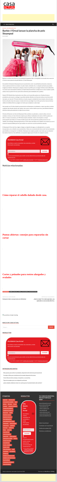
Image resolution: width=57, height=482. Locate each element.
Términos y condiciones (45, 431)
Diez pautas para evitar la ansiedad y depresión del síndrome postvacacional (22, 372)
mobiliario (11, 427)
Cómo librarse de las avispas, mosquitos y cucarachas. (16, 377)
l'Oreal (20, 291)
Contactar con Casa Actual (46, 425)
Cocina (14, 404)
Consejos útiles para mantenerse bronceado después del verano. (19, 375)
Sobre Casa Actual (43, 423)
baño (16, 402)
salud (13, 449)
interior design (13, 423)
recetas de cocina (7, 440)
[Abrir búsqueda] (53, 24)
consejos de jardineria (8, 408)
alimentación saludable (8, 402)
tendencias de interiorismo (9, 457)
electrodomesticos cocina (8, 421)
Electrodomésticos (11, 28)
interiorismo (6, 425)
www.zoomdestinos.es (45, 415)
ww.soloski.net (43, 410)
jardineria (12, 425)
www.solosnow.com (45, 412)
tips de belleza (6, 460)
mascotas (5, 427)
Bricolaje (10, 404)
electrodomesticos (7, 419)
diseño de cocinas (7, 414)
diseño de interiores (7, 417)
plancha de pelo (33, 291)
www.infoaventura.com (45, 403)
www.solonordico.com (45, 414)
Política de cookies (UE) (45, 428)
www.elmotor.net (44, 406)
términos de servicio (43, 159)
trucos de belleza (7, 464)
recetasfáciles (6, 442)
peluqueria (25, 291)
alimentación (11, 399)
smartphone (12, 451)
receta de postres (7, 434)
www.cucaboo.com (44, 408)
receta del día (6, 432)
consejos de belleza (13, 406)
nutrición (9, 430)
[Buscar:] (28, 327)
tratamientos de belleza (8, 462)
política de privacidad (28, 159)
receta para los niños (7, 438)
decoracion (5, 412)
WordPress (47, 471)
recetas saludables (7, 445)
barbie (11, 291)
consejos (5, 406)
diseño (11, 412)
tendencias (5, 453)
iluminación (5, 423)
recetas (15, 438)
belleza (15, 291)
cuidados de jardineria (8, 410)
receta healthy (13, 436)
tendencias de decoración (8, 455)
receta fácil (5, 436)
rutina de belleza (6, 449)
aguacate (5, 399)
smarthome (5, 451)
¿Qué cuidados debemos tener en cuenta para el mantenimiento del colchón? (22, 383)
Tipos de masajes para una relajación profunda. (15, 380)
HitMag (52, 471)
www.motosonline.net (44, 405)
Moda (4, 430)
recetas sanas (6, 447)
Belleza (4, 28)
